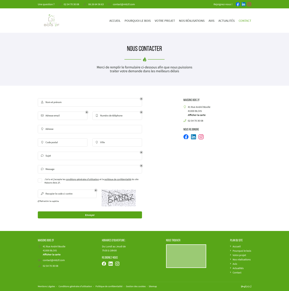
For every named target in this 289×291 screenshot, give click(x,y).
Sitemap (153, 286)
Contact (245, 21)
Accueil (115, 21)
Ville (100, 142)
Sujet (46, 155)
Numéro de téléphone (109, 115)
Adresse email (50, 115)
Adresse (47, 128)
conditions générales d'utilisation (82, 179)
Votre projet (165, 21)
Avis (211, 21)
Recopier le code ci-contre (57, 193)
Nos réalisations (192, 21)
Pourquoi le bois (138, 21)
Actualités (226, 21)
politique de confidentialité (117, 179)
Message (48, 169)
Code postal (49, 142)
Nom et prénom (51, 102)
